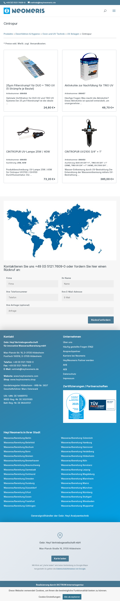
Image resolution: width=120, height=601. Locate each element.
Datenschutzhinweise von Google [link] (70, 569)
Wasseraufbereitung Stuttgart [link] (76, 496)
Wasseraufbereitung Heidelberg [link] (77, 451)
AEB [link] (65, 369)
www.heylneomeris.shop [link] (23, 379)
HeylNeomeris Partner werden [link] (78, 360)
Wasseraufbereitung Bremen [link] (18, 456)
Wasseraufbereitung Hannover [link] (77, 447)
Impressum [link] (68, 378)
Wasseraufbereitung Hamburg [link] (76, 442)
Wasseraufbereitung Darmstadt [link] (20, 469)
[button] (114, 13)
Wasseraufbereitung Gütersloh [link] (77, 438)
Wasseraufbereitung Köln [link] (74, 460)
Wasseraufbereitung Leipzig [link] (75, 469)
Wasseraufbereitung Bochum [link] (19, 447)
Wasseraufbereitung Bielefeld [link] (19, 442)
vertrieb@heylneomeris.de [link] (25, 369)
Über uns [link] (67, 342)
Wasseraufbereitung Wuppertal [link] (77, 506)
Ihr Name (66, 278)
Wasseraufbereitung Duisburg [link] (19, 483)
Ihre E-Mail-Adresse (72, 291)
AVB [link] (65, 365)
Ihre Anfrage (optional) (18, 305)
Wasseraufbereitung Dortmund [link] (19, 474)
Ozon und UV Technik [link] (53, 34)
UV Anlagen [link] (73, 34)
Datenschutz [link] (69, 374)
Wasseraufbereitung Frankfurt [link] (19, 501)
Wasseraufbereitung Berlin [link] (17, 438)
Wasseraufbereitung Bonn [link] (17, 451)
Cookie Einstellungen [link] (49, 597)
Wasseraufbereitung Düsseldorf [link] (20, 487)
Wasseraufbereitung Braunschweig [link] (22, 465)
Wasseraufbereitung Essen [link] (17, 496)
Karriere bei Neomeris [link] (74, 355)
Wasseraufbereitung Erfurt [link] (17, 492)
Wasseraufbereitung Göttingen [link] (20, 506)
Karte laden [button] (60, 558)
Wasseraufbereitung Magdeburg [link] (78, 474)
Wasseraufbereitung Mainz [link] (75, 483)
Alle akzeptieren (72, 597)
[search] (105, 9)
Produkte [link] (8, 34)
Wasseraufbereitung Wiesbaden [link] (77, 501)
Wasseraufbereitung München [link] (76, 487)
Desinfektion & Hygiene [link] (28, 34)
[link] (31, 81)
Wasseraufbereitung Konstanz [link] (76, 465)
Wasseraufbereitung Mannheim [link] (77, 478)
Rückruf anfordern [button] (100, 320)
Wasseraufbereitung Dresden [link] (19, 478)
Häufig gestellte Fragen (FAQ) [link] (78, 347)
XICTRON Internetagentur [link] (69, 585)
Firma (9, 278)
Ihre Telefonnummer (16, 291)
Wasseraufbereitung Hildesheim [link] (77, 456)
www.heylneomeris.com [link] (26, 376)
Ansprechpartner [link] (71, 351)
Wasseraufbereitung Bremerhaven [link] (21, 460)
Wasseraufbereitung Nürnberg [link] (76, 492)
